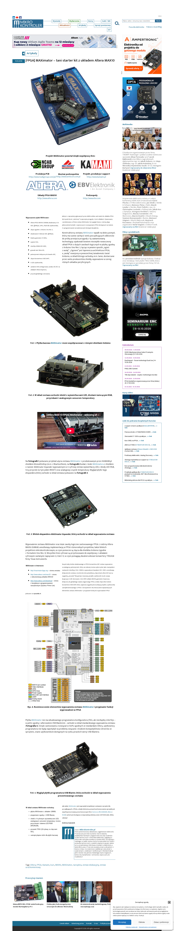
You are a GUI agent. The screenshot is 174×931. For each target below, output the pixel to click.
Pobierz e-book (154, 27)
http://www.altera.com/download (41, 581)
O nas (96, 923)
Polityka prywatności (107, 923)
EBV (100, 812)
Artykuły (82, 25)
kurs (52, 865)
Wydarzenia (74, 21)
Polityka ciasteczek (132, 927)
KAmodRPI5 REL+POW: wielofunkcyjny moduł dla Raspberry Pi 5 (28, 905)
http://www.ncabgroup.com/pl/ (42, 177)
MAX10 (58, 865)
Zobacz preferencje (161, 922)
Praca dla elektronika (136, 27)
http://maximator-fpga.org (39, 570)
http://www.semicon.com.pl (68, 177)
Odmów (142, 922)
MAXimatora (98, 464)
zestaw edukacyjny (91, 865)
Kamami (45, 865)
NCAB (64, 815)
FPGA (39, 865)
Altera (110, 812)
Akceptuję (122, 922)
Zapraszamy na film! (130, 227)
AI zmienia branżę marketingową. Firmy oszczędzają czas (96, 905)
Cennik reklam (64, 923)
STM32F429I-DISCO (142, 444)
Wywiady (56, 21)
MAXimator (88, 233)
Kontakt (89, 923)
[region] (142, 368)
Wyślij (158, 21)
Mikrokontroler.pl (87, 829)
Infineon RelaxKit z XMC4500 (147, 449)
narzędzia (77, 865)
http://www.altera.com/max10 (40, 574)
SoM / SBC (106, 21)
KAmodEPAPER (149, 425)
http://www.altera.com (47, 198)
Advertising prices (77, 923)
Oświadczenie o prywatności (147, 927)
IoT (109, 29)
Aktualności (65, 25)
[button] (169, 902)
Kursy (90, 21)
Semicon (95, 812)
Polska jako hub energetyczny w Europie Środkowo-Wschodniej (60, 905)
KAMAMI (104, 812)
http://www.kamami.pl (96, 177)
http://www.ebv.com (91, 198)
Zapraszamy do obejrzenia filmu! (143, 168)
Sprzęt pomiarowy (103, 25)
